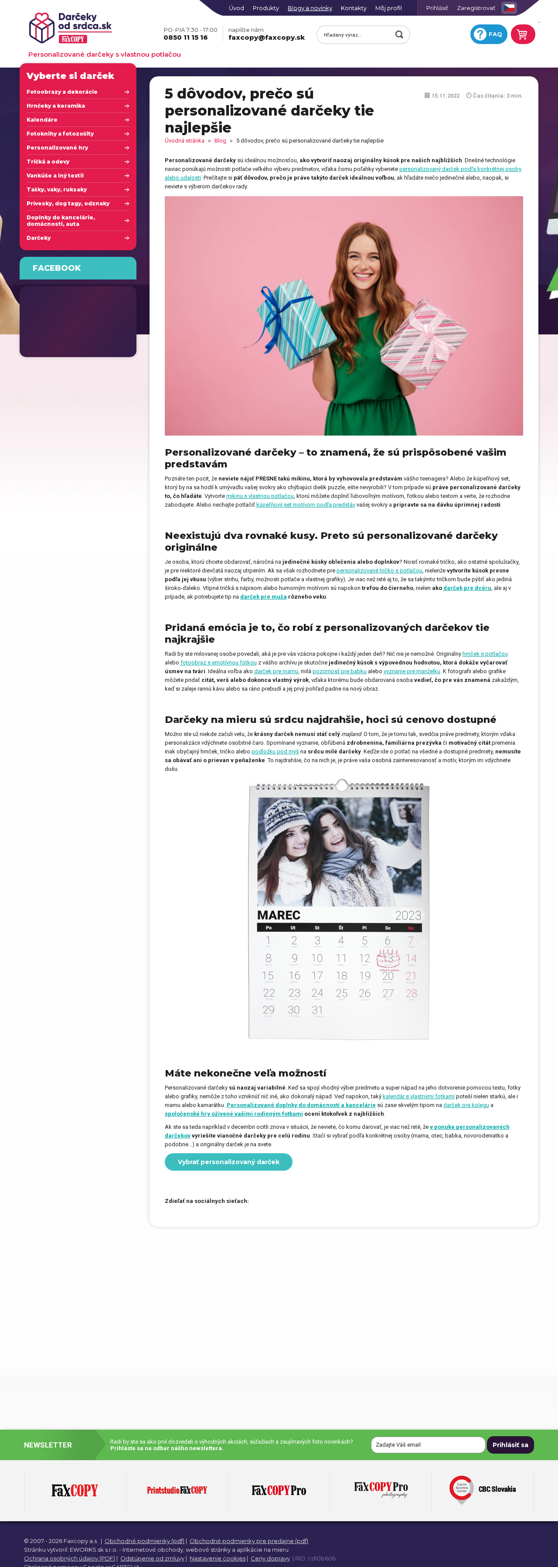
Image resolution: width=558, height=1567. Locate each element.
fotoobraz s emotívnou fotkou (218, 662)
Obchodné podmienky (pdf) (144, 1540)
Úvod (236, 7)
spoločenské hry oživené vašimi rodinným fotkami (234, 1114)
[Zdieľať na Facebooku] (260, 1202)
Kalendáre (42, 119)
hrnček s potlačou (485, 654)
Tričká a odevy (48, 161)
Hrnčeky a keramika (56, 105)
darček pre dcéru (467, 588)
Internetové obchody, (153, 1549)
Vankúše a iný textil (55, 175)
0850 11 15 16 (190, 34)
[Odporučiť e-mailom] (306, 1202)
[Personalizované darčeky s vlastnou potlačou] (87, 28)
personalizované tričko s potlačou (379, 570)
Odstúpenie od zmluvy (152, 1558)
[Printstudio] (177, 1490)
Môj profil (388, 7)
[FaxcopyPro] (279, 1490)
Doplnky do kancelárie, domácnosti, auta (61, 220)
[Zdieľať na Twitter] (275, 1202)
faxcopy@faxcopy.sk (266, 34)
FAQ (495, 34)
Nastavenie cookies (217, 1558)
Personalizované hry (57, 147)
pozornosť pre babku (340, 671)
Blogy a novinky (310, 7)
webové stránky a (210, 1549)
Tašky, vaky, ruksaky (57, 189)
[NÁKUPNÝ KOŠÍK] (522, 34)
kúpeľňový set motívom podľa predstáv (305, 504)
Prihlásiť (437, 7)
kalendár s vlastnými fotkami (419, 1096)
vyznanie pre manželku (412, 671)
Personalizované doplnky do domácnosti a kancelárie (301, 1105)
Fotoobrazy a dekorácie (62, 92)
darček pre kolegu (466, 1105)
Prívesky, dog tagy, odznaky (68, 203)
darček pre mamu (276, 671)
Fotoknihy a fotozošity (60, 133)
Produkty (266, 7)
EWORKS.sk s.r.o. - (95, 1549)
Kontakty (354, 7)
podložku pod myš (275, 751)
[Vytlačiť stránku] (290, 1202)
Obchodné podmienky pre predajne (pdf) (249, 1540)
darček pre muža (263, 596)
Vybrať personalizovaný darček (228, 1162)
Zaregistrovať (476, 7)
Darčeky (39, 238)
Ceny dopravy (270, 1558)
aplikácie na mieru (263, 1549)
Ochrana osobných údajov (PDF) (69, 1558)
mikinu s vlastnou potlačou (260, 496)
